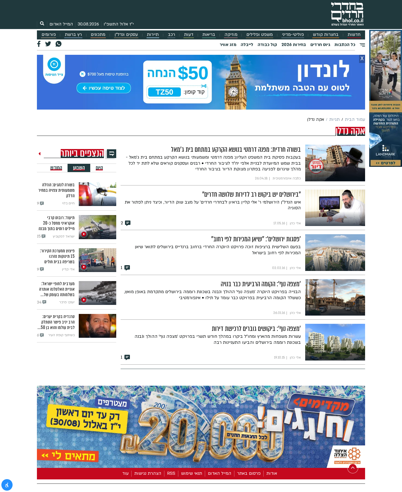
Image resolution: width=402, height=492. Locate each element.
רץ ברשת (73, 35)
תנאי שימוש (191, 473)
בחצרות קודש (326, 35)
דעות (188, 35)
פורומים (49, 35)
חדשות (354, 35)
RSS (171, 473)
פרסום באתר (249, 473)
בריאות (208, 35)
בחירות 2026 (293, 45)
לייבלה (247, 45)
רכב (171, 35)
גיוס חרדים (320, 45)
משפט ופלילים (259, 35)
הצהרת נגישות (147, 473)
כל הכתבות (344, 45)
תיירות (153, 35)
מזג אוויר (228, 45)
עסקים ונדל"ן (126, 35)
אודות (271, 473)
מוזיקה (231, 35)
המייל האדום (61, 24)
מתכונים (98, 35)
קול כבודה (267, 45)
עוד (125, 473)
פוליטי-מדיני (293, 35)
